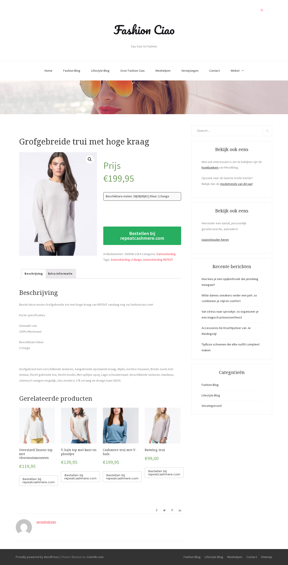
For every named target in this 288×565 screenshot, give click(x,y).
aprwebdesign (46, 522)
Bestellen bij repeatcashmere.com (142, 235)
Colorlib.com (95, 557)
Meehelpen (163, 71)
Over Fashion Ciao (132, 71)
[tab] (33, 273)
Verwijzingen (189, 71)
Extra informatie (60, 273)
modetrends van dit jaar (236, 184)
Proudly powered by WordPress (37, 557)
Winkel (235, 71)
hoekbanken (210, 167)
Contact (214, 71)
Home (48, 71)
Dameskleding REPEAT (158, 260)
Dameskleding (166, 254)
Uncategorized (212, 406)
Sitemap (266, 557)
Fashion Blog (71, 71)
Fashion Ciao (144, 30)
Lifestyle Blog (100, 71)
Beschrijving (34, 273)
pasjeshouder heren (215, 240)
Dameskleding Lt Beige (126, 260)
